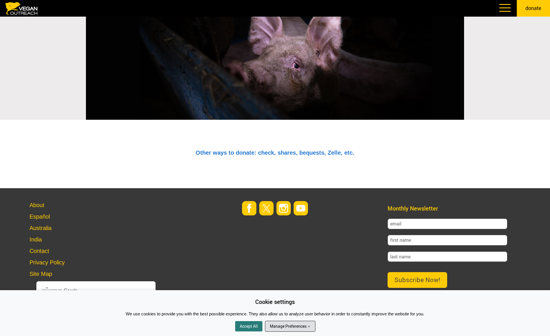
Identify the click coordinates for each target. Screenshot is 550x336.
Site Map (41, 274)
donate (533, 8)
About (37, 205)
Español (40, 216)
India (36, 239)
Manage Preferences (290, 326)
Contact (39, 251)
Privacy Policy (47, 262)
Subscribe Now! (417, 280)
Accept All (249, 326)
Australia (41, 228)
